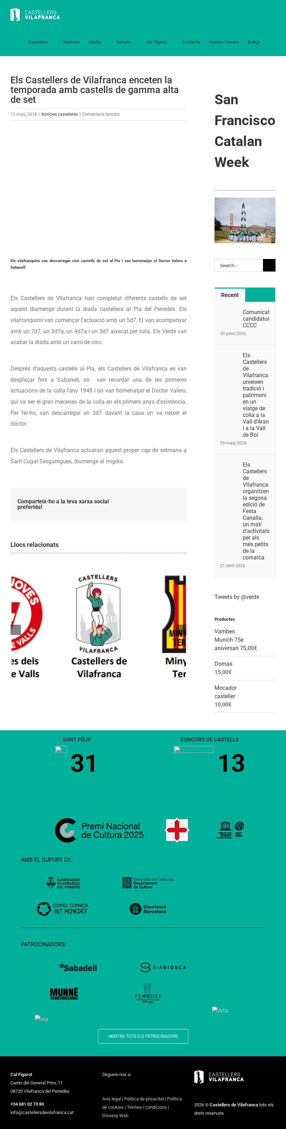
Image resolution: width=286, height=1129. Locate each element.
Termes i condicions (147, 1107)
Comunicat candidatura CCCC (256, 319)
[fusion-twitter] (113, 1087)
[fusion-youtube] (131, 1087)
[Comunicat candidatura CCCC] (229, 313)
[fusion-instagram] (122, 1087)
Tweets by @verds (236, 597)
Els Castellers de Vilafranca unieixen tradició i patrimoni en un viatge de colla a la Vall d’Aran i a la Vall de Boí (256, 395)
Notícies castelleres (60, 114)
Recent (230, 295)
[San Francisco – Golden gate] (245, 200)
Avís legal (111, 1098)
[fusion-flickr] (159, 1087)
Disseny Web (115, 1115)
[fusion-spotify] (150, 1087)
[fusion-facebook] (104, 1087)
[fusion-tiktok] (140, 1087)
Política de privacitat (144, 1098)
